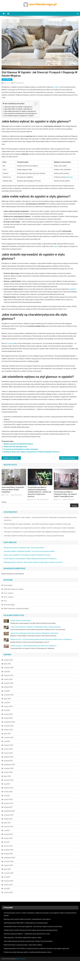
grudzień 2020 (8, 850)
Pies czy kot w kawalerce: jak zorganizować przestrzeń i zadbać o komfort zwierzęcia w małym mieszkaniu (39, 528)
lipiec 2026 (7, 664)
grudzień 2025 (8, 683)
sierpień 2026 (8, 660)
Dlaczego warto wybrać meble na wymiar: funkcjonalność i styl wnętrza (27, 919)
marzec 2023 (8, 749)
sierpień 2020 (8, 865)
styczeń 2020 (8, 892)
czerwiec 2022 (8, 780)
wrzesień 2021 (9, 815)
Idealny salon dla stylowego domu (15, 446)
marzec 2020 (8, 885)
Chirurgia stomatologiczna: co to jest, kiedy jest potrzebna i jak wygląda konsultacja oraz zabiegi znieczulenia (39, 532)
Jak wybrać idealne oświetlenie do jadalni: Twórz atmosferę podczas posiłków (29, 551)
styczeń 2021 (8, 846)
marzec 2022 (8, 791)
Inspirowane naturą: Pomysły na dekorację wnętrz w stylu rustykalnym (13, 489)
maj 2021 (7, 830)
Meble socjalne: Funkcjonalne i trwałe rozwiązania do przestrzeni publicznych (12, 458)
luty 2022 (7, 795)
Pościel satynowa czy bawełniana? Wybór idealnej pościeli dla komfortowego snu (30, 558)
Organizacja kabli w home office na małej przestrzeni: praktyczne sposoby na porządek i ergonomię (36, 948)
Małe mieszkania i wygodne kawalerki (16, 608)
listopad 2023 (8, 718)
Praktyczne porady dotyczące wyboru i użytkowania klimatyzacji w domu (28, 952)
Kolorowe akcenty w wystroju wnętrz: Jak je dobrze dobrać (23, 945)
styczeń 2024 (8, 714)
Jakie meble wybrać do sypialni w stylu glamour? (18, 109)
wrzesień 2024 (9, 695)
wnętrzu (57, 87)
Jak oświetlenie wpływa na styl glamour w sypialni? (19, 115)
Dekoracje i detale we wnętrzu (14, 589)
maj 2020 (7, 877)
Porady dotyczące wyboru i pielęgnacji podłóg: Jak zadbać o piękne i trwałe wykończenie (65, 494)
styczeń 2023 (8, 753)
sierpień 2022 (8, 772)
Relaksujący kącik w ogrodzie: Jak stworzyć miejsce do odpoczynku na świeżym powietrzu (33, 562)
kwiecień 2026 (8, 675)
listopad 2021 (8, 807)
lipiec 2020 (7, 869)
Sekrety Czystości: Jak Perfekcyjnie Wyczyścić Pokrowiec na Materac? (33, 646)
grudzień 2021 (8, 803)
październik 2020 (9, 857)
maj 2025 (7, 691)
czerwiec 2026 (8, 667)
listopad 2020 (8, 853)
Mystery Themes (20, 959)
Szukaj (4, 502)
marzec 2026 (8, 679)
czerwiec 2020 (8, 873)
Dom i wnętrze (7, 79)
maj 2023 (7, 741)
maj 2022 (7, 784)
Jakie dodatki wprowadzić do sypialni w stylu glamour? (20, 111)
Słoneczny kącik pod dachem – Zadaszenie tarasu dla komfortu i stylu (27, 934)
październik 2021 (9, 811)
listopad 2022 (8, 761)
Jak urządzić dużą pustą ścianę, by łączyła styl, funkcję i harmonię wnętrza (28, 941)
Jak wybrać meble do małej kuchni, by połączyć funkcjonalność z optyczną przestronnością (34, 536)
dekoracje (69, 177)
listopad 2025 (8, 687)
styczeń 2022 (8, 799)
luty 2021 (7, 842)
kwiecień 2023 (8, 745)
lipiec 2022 (7, 776)
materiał (10, 343)
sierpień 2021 (8, 819)
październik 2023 (9, 722)
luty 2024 (7, 710)
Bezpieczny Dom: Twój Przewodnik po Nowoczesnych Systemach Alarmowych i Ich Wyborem (41, 639)
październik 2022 (9, 764)
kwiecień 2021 (8, 834)
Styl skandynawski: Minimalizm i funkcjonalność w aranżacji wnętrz (26, 923)
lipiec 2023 (7, 733)
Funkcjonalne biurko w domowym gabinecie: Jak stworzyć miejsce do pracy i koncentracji (33, 926)
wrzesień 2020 (9, 861)
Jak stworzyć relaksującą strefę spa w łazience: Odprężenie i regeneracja (34, 633)
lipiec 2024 (7, 699)
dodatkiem (72, 289)
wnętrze (55, 246)
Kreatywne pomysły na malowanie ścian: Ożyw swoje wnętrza (24, 548)
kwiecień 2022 (8, 788)
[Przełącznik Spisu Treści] (34, 104)
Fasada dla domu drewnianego (20, 620)
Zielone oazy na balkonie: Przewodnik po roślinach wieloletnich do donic (27, 555)
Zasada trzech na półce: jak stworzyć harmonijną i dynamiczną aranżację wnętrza (30, 930)
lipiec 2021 (7, 823)
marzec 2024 (8, 706)
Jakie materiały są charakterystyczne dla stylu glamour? (20, 113)
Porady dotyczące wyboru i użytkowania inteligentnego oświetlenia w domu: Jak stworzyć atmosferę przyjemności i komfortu (39, 491)
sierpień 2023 (8, 729)
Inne (5, 601)
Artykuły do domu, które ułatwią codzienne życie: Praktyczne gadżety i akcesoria (31, 452)
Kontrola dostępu (9, 605)
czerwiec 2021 (8, 826)
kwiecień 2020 (8, 881)
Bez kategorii (8, 585)
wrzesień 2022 (9, 768)
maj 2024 (7, 702)
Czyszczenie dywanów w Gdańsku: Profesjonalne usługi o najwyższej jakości (35, 627)
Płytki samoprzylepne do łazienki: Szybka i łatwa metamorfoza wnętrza (69, 458)
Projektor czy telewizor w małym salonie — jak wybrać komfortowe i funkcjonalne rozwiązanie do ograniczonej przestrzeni (40, 519)
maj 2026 (7, 671)
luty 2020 (7, 888)
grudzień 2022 (8, 757)
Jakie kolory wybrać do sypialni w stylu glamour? (18, 107)
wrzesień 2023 (9, 726)
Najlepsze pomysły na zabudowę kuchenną (18, 444)
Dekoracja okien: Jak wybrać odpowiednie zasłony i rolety (22, 937)
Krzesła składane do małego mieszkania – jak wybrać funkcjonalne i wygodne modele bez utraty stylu (37, 524)
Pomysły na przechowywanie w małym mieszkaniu (21, 449)
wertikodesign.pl (18, 83)
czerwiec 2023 (8, 737)
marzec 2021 (8, 838)
